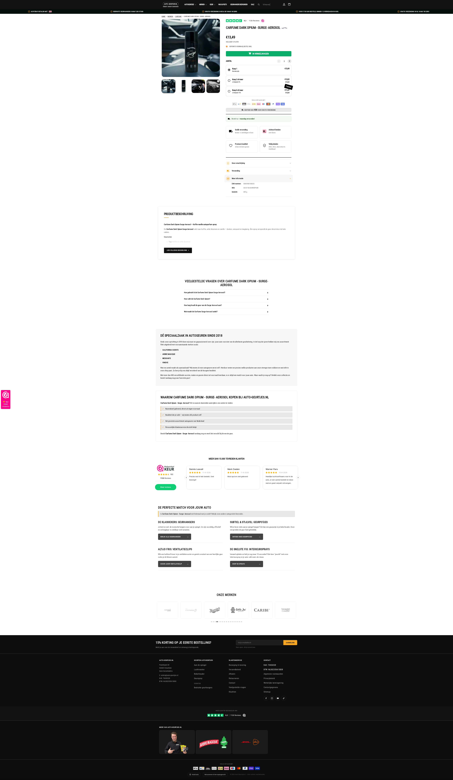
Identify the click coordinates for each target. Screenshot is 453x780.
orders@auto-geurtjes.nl (169, 675)
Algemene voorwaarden (273, 674)
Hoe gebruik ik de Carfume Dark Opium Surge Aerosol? (204, 292)
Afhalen (232, 674)
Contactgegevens (271, 687)
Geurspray (198, 678)
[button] (190, 4)
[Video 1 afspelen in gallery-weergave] (213, 86)
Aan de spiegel (200, 665)
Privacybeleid (269, 678)
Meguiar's (166, 358)
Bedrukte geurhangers (203, 687)
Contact (232, 683)
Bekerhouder (199, 674)
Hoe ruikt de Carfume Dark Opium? (197, 299)
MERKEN (170, 16)
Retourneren (234, 678)
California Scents (170, 350)
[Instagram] (272, 698)
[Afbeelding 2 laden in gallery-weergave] (183, 86)
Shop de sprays (238, 564)
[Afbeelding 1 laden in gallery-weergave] (168, 86)
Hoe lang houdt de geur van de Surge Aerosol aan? (203, 305)
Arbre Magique (168, 354)
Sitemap (267, 692)
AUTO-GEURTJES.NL (166, 660)
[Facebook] (266, 698)
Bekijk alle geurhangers (170, 537)
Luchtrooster (199, 669)
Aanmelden (290, 643)
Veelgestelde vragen (237, 687)
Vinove (165, 363)
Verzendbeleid (235, 669)
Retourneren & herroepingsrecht (215, 774)
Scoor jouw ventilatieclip (171, 564)
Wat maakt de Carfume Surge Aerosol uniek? (201, 312)
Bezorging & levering (237, 665)
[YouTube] (277, 698)
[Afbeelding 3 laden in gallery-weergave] (198, 86)
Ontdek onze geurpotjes (242, 537)
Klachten (232, 692)
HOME (163, 16)
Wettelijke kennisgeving (273, 683)
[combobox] (270, 4)
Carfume (178, 16)
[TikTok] (283, 698)
